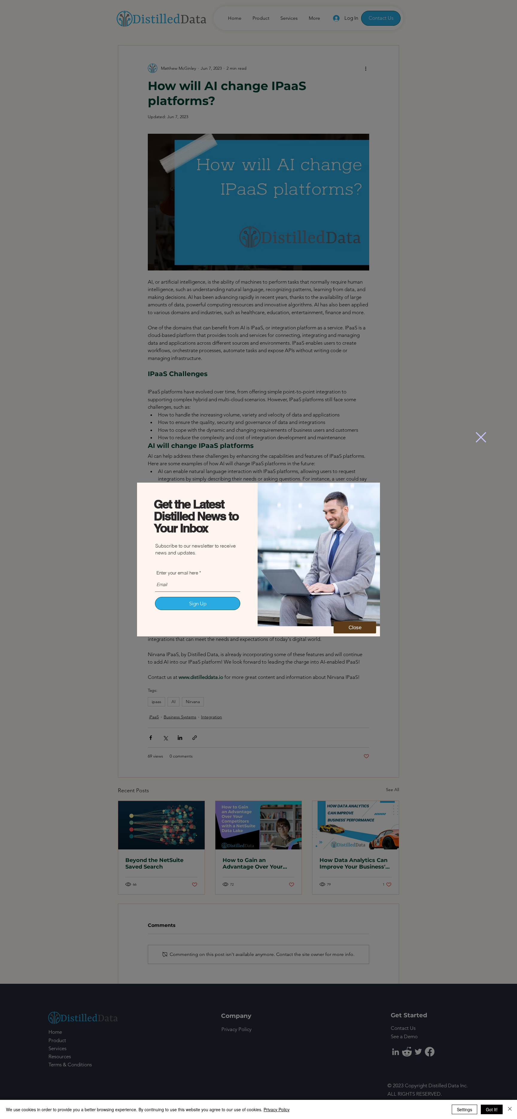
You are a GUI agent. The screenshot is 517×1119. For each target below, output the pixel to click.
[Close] (509, 1109)
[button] (481, 437)
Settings (464, 1109)
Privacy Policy (277, 1109)
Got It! (492, 1109)
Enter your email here (177, 573)
